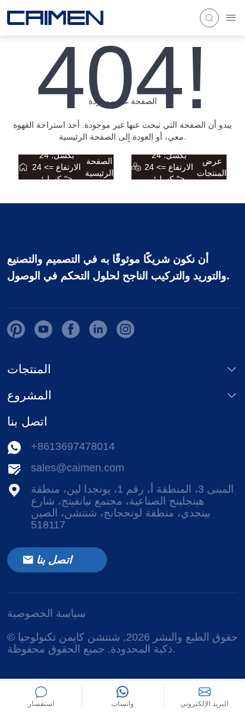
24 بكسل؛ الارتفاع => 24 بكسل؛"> (73, 167)
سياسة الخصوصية (46, 613)
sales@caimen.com (77, 468)
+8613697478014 (73, 446)
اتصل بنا (54, 560)
